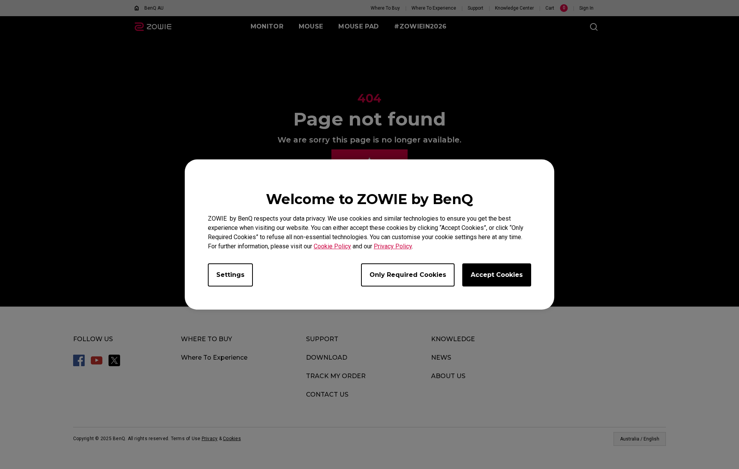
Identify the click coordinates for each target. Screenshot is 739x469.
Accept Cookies (497, 274)
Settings (230, 274)
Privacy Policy (393, 246)
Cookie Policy (332, 246)
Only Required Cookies (408, 274)
